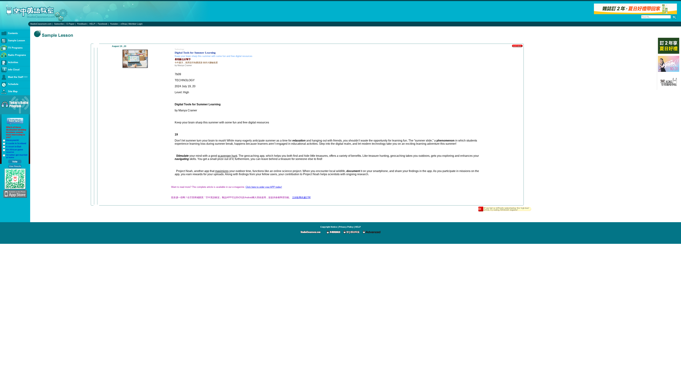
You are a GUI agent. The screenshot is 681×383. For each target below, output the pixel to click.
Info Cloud (14, 69)
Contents (13, 33)
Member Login (136, 24)
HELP (92, 24)
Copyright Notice (328, 227)
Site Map (13, 91)
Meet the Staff (15, 77)
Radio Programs (17, 55)
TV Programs (15, 47)
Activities (13, 62)
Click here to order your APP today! (264, 187)
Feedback (82, 24)
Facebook (102, 24)
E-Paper (70, 24)
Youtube (114, 24)
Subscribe (59, 24)
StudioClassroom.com (40, 24)
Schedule (13, 84)
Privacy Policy (346, 227)
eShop (124, 24)
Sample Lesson (16, 40)
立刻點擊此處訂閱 (301, 197)
